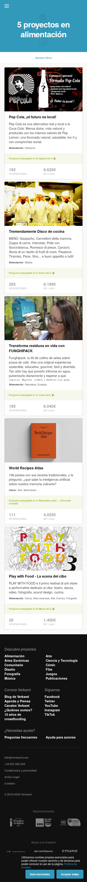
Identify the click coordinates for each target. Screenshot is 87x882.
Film (49, 669)
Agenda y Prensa (17, 701)
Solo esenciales (40, 874)
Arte (49, 656)
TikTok (50, 714)
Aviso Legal (11, 777)
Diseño (9, 669)
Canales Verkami (16, 705)
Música (9, 678)
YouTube (51, 705)
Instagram (52, 710)
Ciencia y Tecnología (62, 660)
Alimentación (14, 656)
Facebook (52, 696)
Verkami (44, 7)
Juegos (51, 674)
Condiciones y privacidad (20, 770)
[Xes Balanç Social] (43, 822)
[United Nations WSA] (70, 822)
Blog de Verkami (16, 696)
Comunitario (13, 665)
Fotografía (12, 674)
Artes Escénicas (16, 660)
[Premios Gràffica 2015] (16, 822)
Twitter (50, 701)
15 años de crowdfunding (15, 716)
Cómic (50, 665)
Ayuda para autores (61, 737)
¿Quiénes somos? (18, 710)
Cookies (9, 783)
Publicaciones (56, 678)
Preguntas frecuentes (20, 737)
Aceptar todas (70, 874)
